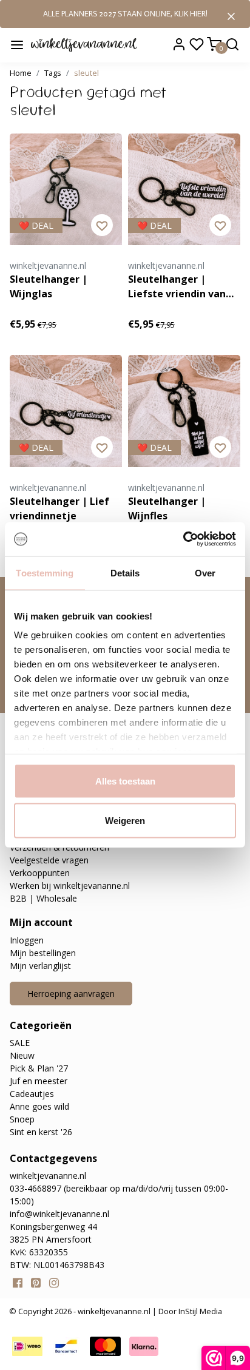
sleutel (86, 72)
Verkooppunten (40, 873)
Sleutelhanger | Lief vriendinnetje (59, 508)
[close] (231, 15)
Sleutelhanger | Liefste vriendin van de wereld (177, 286)
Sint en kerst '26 (41, 1132)
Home (21, 72)
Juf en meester (38, 1081)
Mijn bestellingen (43, 953)
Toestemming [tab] (44, 572)
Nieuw (22, 1055)
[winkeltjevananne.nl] (84, 44)
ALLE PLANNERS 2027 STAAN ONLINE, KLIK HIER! (125, 13)
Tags (52, 72)
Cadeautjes (32, 1093)
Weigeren (125, 820)
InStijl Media (199, 1311)
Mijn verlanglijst (40, 965)
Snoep (22, 1119)
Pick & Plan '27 (39, 1068)
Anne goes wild (39, 1106)
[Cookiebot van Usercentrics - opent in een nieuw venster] (183, 539)
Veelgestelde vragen (49, 860)
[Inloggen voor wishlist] (102, 225)
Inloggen (27, 940)
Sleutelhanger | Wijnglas (48, 286)
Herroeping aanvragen (71, 993)
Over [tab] (205, 572)
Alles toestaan (125, 780)
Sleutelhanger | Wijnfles (167, 508)
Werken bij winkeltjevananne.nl (70, 885)
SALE (20, 1042)
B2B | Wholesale (43, 898)
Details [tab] (125, 572)
